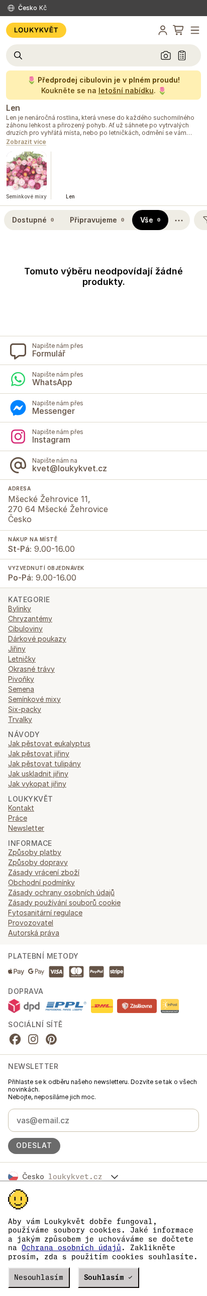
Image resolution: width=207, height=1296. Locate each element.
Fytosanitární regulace (45, 912)
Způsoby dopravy (38, 862)
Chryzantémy (30, 618)
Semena (21, 689)
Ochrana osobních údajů (71, 1248)
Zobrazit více (26, 142)
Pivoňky (21, 679)
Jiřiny (17, 648)
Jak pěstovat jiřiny (38, 753)
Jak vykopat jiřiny (37, 783)
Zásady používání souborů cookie (64, 902)
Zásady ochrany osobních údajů (61, 892)
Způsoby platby (34, 852)
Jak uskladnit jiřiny (38, 773)
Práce (17, 818)
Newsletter (26, 828)
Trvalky (20, 719)
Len (13, 108)
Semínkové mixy (34, 699)
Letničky (22, 659)
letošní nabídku (126, 90)
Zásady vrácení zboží (43, 872)
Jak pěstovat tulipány (44, 763)
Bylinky (19, 608)
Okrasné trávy (31, 669)
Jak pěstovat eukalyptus (49, 743)
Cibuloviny (25, 628)
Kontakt (21, 808)
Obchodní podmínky (41, 882)
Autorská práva (33, 932)
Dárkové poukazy (37, 638)
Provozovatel (30, 922)
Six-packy (24, 709)
